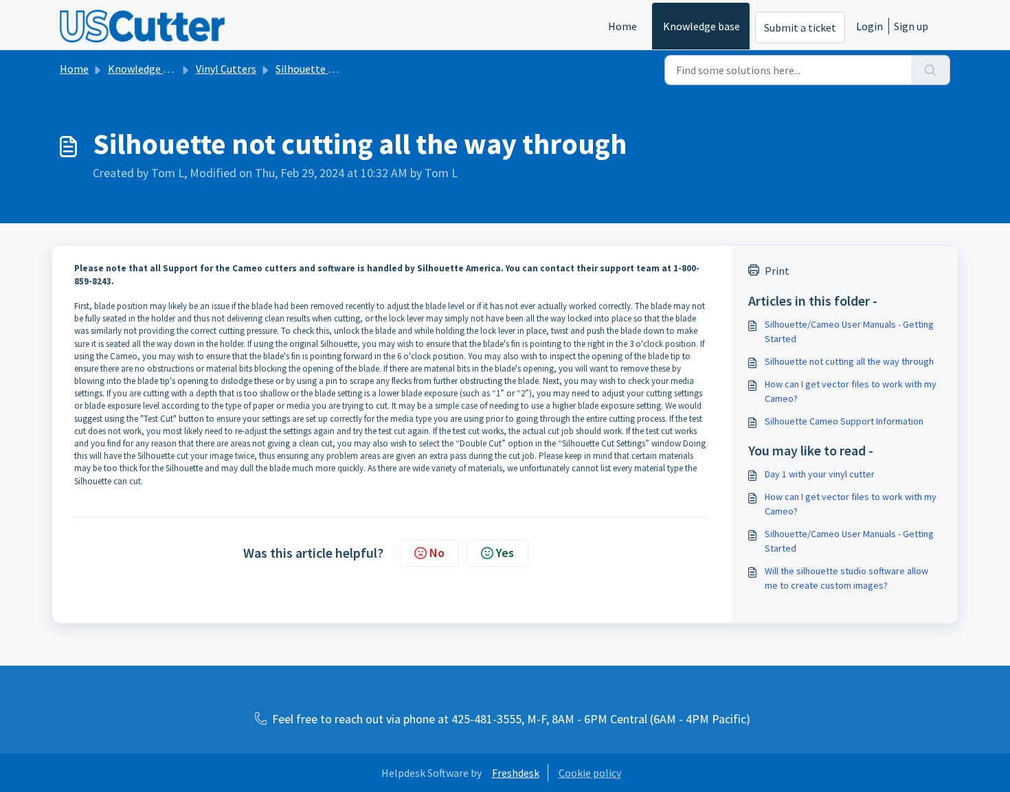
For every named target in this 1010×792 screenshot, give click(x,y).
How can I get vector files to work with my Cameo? (850, 391)
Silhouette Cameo (318, 69)
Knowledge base (701, 26)
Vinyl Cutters (226, 69)
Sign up (911, 26)
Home (622, 26)
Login (869, 26)
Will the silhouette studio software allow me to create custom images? (846, 578)
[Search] (930, 70)
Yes (505, 553)
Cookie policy (590, 773)
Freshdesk (515, 773)
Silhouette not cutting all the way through (849, 361)
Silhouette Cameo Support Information (844, 421)
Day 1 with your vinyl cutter (820, 474)
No (437, 553)
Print (777, 271)
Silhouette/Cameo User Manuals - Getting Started (849, 331)
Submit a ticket (800, 27)
